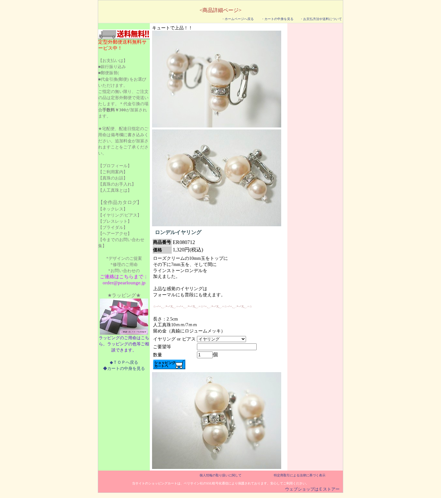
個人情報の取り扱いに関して (220, 475)
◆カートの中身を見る (124, 368)
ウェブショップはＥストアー (312, 489)
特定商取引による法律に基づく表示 (299, 475)
